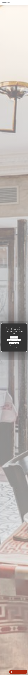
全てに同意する (14, 337)
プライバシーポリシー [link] (14, 346)
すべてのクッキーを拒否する (14, 340)
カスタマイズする (14, 343)
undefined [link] (14, 348)
